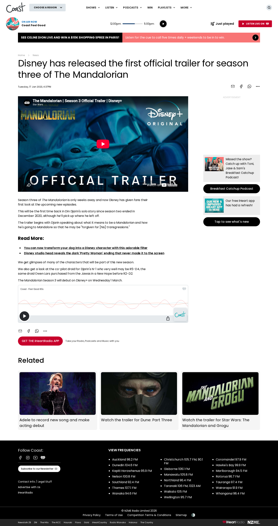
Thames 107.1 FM (124, 488)
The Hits (44, 522)
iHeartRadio (25, 492)
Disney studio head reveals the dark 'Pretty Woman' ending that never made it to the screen (94, 253)
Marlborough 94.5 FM (231, 471)
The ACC (56, 522)
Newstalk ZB (24, 522)
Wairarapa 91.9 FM (229, 488)
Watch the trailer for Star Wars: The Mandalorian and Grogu (220, 400)
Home (21, 55)
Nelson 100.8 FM (123, 476)
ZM (35, 522)
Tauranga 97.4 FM (229, 482)
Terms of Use (114, 515)
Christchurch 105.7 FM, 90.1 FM (183, 461)
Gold (86, 522)
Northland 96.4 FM (177, 480)
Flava (78, 522)
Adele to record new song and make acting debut (57, 400)
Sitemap (181, 515)
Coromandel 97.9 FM (231, 459)
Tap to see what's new (231, 211)
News (36, 55)
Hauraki (68, 522)
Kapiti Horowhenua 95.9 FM (132, 471)
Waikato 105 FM (175, 491)
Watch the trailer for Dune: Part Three (139, 400)
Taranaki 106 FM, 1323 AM (182, 486)
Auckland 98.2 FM (125, 459)
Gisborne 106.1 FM (177, 469)
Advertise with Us (29, 487)
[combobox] (257, 86)
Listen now (25, 23)
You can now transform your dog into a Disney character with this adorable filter (86, 248)
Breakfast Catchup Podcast (231, 174)
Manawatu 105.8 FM (178, 474)
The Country (146, 522)
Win (150, 7)
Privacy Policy (92, 515)
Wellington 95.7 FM (178, 497)
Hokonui (133, 522)
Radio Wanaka (118, 522)
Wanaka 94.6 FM (124, 493)
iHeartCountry (99, 522)
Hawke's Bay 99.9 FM (231, 465)
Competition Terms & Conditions (149, 515)
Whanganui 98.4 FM (230, 493)
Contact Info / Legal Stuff (35, 482)
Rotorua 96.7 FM (228, 476)
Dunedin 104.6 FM (124, 465)
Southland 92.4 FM (125, 482)
